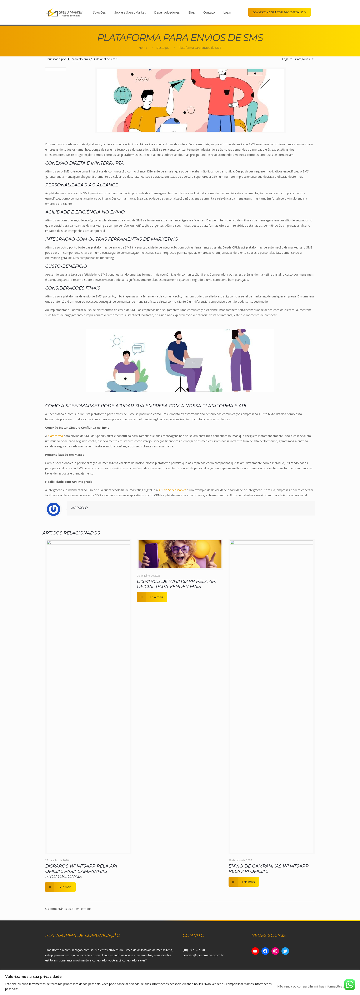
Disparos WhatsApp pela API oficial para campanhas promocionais (81, 871)
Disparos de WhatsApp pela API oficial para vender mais (176, 584)
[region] (180, 982)
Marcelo (77, 59)
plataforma (55, 436)
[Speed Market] (64, 12)
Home (143, 48)
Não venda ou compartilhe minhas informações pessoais (316, 986)
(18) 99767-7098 (194, 950)
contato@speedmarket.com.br (203, 955)
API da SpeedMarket (172, 490)
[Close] (355, 973)
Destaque (162, 48)
